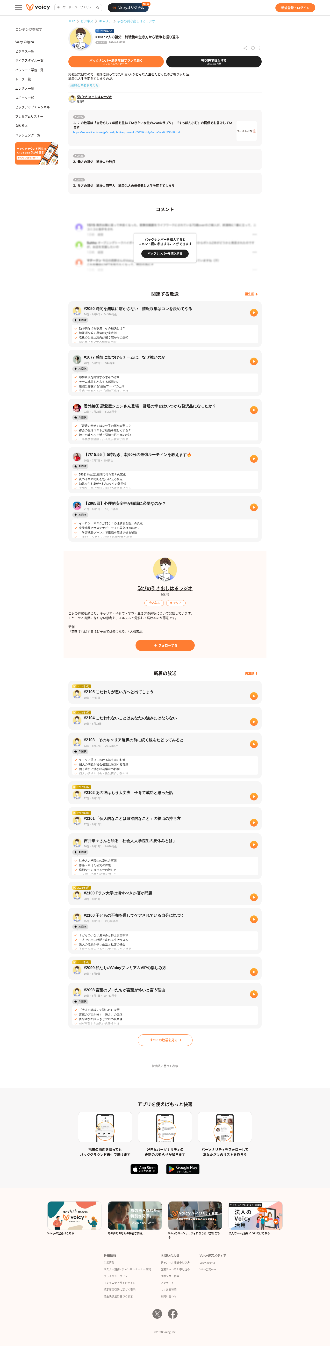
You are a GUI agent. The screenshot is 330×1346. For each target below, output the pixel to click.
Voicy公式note (208, 1269)
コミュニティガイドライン (119, 1282)
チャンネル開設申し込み (175, 1262)
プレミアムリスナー (29, 116)
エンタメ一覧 (24, 88)
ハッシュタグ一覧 (27, 135)
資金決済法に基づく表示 (118, 1296)
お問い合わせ (169, 1296)
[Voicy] (38, 8)
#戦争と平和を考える (84, 85)
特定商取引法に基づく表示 (120, 1289)
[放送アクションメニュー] (259, 48)
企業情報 (109, 1262)
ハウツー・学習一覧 (29, 70)
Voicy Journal (207, 1262)
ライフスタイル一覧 (29, 60)
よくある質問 (169, 1289)
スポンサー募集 (170, 1276)
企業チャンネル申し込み (175, 1269)
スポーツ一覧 (24, 98)
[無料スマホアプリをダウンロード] (36, 153)
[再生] (254, 313)
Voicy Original (25, 42)
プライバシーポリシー (117, 1276)
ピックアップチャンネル (32, 107)
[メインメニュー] (18, 8)
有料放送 (21, 126)
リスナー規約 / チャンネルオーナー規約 (127, 1269)
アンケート (167, 1282)
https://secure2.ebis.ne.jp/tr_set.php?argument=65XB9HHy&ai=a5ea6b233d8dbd (126, 132)
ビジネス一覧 (24, 51)
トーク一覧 (23, 79)
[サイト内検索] (97, 7)
